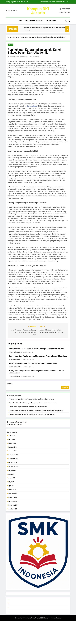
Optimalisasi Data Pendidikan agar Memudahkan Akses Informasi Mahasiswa (42, 28)
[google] (14, 11)
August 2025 (12, 470)
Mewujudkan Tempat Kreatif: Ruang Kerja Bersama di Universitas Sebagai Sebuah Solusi (36, 410)
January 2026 (12, 451)
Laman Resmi (51, 21)
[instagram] (9, 11)
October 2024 (12, 509)
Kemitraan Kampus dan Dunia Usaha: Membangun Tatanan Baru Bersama (36, 349)
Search (9, 384)
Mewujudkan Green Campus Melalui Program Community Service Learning (32, 414)
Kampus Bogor (32, 106)
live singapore (14, 600)
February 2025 (12, 493)
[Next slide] (69, 2)
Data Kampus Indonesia (34, 21)
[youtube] (16, 11)
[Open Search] (66, 21)
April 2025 (11, 486)
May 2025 (11, 482)
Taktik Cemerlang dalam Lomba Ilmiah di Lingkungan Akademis (53, 2)
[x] (11, 11)
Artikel (10, 45)
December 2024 (13, 501)
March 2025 (12, 490)
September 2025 (13, 466)
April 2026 (11, 439)
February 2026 (12, 447)
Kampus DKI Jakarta (38, 10)
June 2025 (11, 478)
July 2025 (11, 474)
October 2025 (12, 462)
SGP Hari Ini (13, 611)
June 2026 (11, 435)
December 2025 (13, 455)
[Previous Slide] (66, 2)
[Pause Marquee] (67, 29)
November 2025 (13, 458)
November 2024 (13, 505)
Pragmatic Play (14, 604)
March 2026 (12, 443)
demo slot (13, 608)
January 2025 (12, 497)
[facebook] (7, 11)
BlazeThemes (57, 618)
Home (20, 21)
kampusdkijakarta (14, 57)
